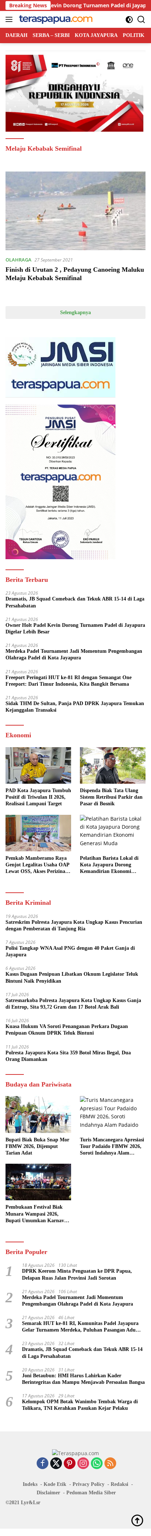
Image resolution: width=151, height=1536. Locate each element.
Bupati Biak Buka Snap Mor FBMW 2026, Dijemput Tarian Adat (37, 1146)
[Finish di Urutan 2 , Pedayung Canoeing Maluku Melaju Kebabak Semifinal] (75, 211)
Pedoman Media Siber (91, 1492)
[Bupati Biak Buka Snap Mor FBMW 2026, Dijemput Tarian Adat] (38, 1114)
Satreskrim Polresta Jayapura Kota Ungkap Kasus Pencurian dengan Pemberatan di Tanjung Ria (73, 925)
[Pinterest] (70, 1463)
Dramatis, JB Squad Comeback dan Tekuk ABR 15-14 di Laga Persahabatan (74, 602)
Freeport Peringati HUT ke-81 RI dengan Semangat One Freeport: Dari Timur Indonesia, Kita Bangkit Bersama (68, 681)
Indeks (30, 1484)
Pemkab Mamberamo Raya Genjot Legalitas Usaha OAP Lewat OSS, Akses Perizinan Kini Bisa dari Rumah (37, 865)
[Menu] (10, 19)
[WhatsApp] (97, 1463)
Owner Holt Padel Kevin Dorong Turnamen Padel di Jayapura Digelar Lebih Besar (75, 628)
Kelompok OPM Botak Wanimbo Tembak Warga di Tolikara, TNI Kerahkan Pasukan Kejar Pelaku (80, 1405)
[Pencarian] (141, 20)
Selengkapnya (75, 312)
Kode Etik (55, 1484)
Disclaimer (48, 1492)
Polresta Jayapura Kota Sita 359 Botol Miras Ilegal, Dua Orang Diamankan (68, 1056)
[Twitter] (56, 1463)
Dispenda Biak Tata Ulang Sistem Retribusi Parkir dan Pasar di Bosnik (111, 797)
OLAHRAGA (18, 259)
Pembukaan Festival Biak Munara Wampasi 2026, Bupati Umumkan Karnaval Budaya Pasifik (36, 1214)
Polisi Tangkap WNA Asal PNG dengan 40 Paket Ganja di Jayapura (70, 951)
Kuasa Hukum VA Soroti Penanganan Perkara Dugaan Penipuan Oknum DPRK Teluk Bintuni (66, 1030)
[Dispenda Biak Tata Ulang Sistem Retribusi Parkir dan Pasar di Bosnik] (113, 765)
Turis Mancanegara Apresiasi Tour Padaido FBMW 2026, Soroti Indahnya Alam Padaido (112, 1147)
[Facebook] (42, 1463)
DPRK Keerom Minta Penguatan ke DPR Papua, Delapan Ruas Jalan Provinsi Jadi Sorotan (77, 1274)
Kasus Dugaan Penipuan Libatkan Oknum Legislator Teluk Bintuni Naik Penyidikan (71, 977)
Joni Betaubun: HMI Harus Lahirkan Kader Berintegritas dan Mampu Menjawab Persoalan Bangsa (83, 1379)
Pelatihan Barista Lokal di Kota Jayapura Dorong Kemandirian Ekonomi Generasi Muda (109, 865)
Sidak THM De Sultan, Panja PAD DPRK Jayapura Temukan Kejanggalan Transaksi (74, 707)
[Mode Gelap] (129, 20)
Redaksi (119, 1484)
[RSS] (110, 1463)
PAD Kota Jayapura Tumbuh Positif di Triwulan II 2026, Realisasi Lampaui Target (38, 797)
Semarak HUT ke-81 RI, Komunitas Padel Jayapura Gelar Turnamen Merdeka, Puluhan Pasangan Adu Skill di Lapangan (80, 1327)
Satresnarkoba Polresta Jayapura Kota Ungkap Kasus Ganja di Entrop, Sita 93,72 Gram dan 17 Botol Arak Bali (73, 1004)
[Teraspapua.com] (54, 19)
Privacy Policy (88, 1484)
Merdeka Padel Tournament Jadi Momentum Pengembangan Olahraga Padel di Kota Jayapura (73, 654)
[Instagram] (83, 1463)
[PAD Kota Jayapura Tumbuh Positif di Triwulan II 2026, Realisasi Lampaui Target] (38, 765)
